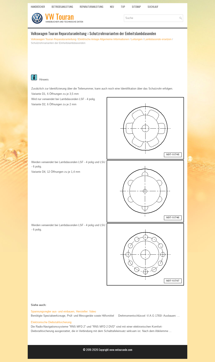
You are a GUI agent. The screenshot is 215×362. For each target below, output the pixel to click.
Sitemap (136, 6)
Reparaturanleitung (91, 6)
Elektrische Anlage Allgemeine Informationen (103, 39)
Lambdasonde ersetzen (158, 39)
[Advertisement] (107, 59)
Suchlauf (153, 6)
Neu (112, 6)
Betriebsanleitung (62, 6)
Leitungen (137, 39)
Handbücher (38, 6)
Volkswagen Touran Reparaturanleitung (53, 39)
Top (123, 6)
